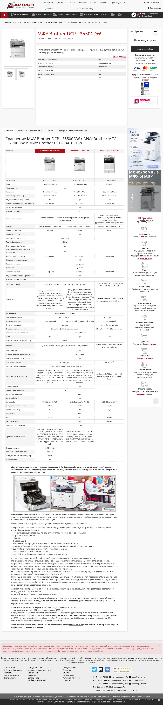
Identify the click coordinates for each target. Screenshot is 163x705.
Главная (7, 22)
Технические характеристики (30, 131)
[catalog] (4, 15)
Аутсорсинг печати (71, 678)
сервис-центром (144, 258)
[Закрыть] (159, 700)
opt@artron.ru (138, 680)
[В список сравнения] (133, 14)
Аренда (140, 358)
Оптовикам (33, 673)
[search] (44, 8)
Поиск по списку (85, 8)
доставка (141, 394)
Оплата (66, 673)
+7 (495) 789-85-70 (103, 683)
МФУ (41, 22)
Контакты (8, 673)
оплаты (153, 344)
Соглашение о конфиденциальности (37, 679)
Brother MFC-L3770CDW (79, 151)
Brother (145, 80)
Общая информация (13, 670)
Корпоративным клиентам (39, 670)
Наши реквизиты (11, 675)
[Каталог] (20, 5)
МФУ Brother (51, 22)
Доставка (67, 670)
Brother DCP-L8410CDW (109, 151)
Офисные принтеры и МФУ (25, 22)
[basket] (149, 15)
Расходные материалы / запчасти (72, 131)
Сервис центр (69, 675)
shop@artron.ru (138, 677)
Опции (50, 131)
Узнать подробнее (145, 49)
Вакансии (32, 675)
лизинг (149, 358)
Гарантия (67, 680)
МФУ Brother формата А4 (70, 22)
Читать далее (119, 56)
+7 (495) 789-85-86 (103, 680)
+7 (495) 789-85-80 (103, 677)
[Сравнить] (155, 32)
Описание (8, 131)
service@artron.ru (139, 683)
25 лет (141, 236)
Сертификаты (10, 678)
